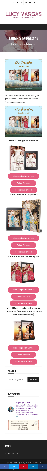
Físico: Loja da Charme (23, 176)
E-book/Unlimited (23, 190)
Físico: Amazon (23, 183)
